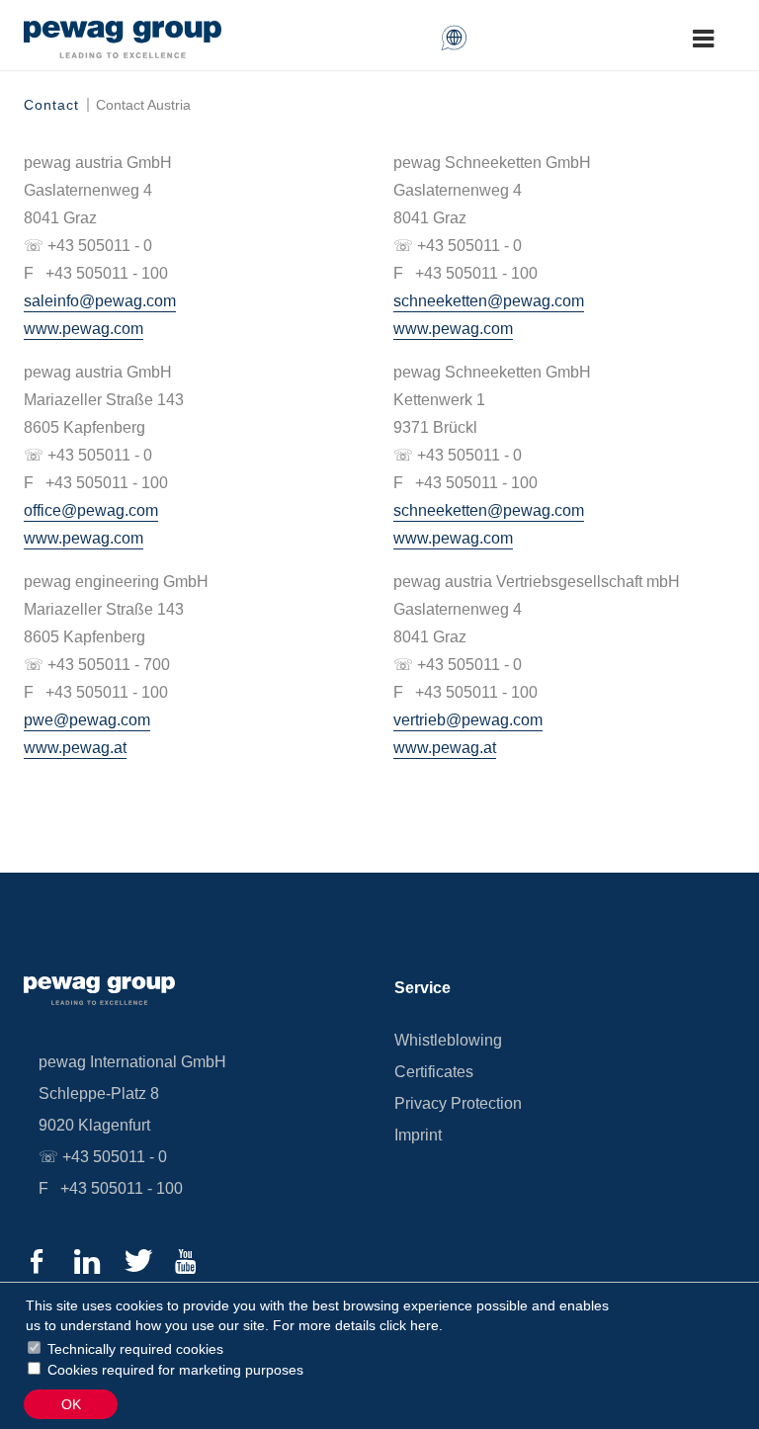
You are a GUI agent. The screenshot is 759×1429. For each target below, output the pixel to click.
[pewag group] (122, 52)
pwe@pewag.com (87, 720)
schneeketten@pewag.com (488, 301)
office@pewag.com (91, 510)
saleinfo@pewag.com (100, 301)
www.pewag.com (83, 328)
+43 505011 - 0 (114, 1156)
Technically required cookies (135, 1349)
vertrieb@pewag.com (468, 720)
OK (71, 1404)
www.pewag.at (75, 747)
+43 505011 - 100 (121, 1188)
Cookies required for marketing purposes (175, 1370)
